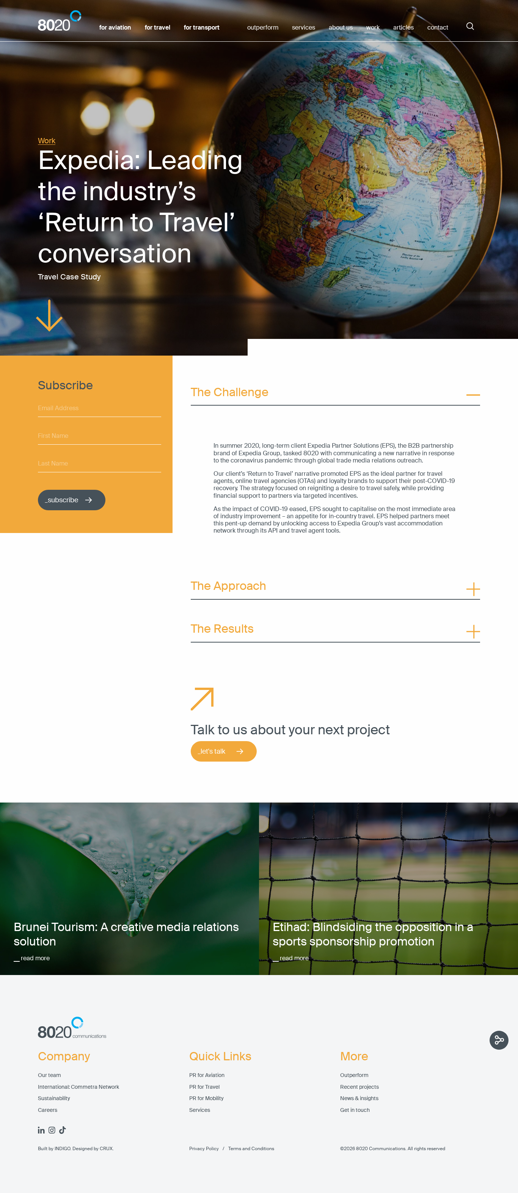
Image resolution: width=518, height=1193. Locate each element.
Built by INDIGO (54, 1149)
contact (437, 28)
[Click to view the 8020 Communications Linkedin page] (41, 1130)
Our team (49, 1075)
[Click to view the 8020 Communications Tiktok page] (62, 1130)
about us (341, 28)
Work (46, 141)
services (303, 28)
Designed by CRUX (92, 1149)
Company (64, 1056)
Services (199, 1110)
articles (403, 28)
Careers (47, 1110)
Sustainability (54, 1098)
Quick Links (220, 1056)
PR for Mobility (206, 1098)
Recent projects (359, 1087)
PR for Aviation (206, 1075)
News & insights (359, 1098)
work (373, 28)
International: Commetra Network (78, 1087)
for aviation (115, 28)
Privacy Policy (204, 1148)
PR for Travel (204, 1087)
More (354, 1056)
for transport (202, 28)
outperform (262, 28)
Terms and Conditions (246, 1148)
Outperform (354, 1075)
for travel (157, 28)
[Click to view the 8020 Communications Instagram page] (52, 1130)
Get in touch (355, 1110)
